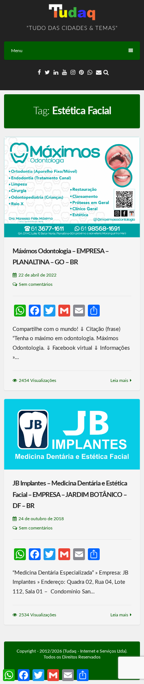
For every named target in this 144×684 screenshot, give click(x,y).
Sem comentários (35, 284)
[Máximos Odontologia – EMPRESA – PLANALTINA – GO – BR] (72, 187)
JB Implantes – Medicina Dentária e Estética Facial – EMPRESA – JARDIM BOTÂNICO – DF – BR (70, 494)
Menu (17, 50)
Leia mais (119, 380)
